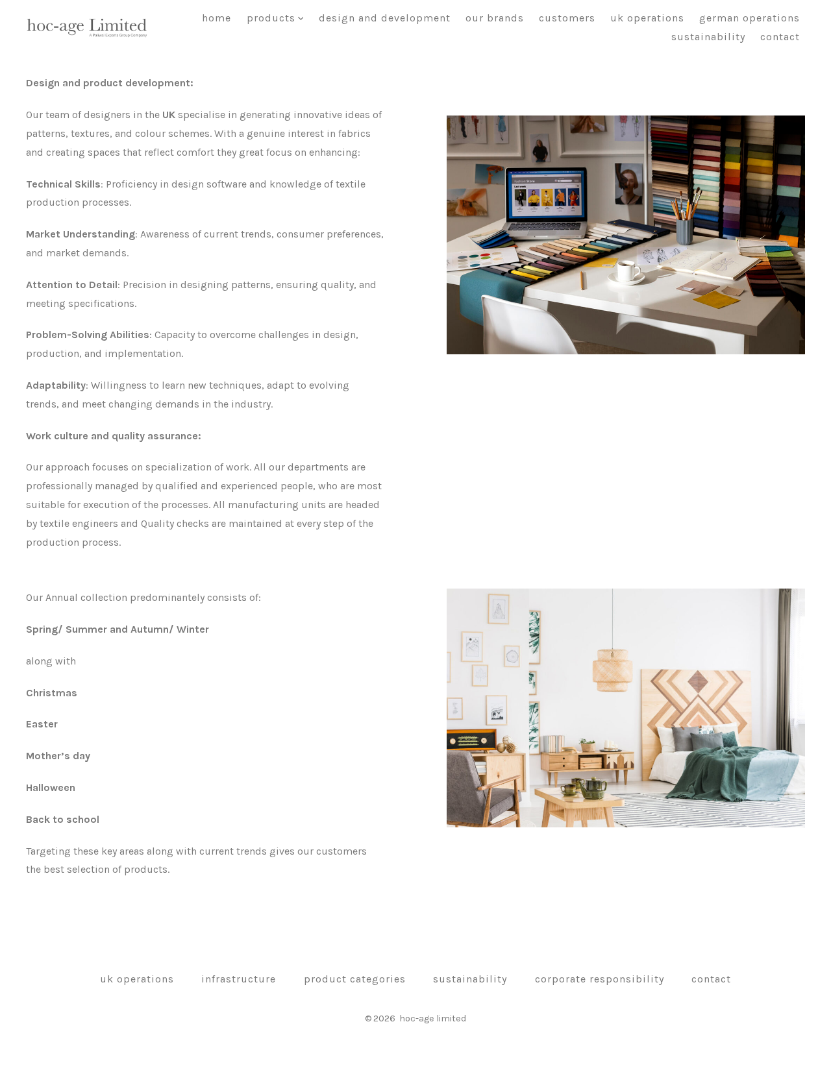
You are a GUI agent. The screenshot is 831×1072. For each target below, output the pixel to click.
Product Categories (355, 979)
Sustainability (708, 36)
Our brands (494, 18)
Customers (567, 18)
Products (271, 18)
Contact (780, 36)
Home (216, 18)
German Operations (749, 18)
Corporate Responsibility (599, 979)
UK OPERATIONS (647, 18)
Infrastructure (238, 979)
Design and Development (385, 18)
